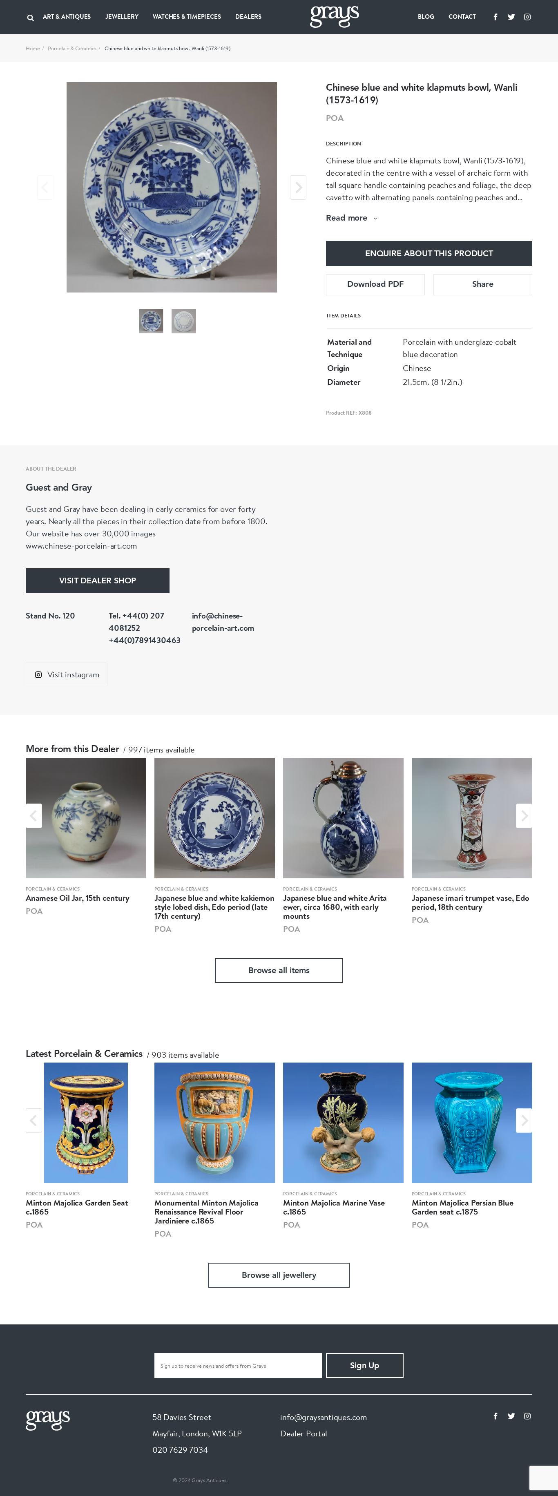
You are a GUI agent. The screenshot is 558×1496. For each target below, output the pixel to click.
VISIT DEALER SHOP (97, 581)
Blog (426, 16)
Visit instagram (73, 674)
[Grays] (48, 1419)
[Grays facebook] (495, 17)
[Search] (31, 17)
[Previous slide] (45, 187)
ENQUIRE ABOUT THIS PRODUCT (429, 254)
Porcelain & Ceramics (72, 48)
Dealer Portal (303, 1433)
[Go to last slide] (34, 816)
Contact (462, 16)
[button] (151, 321)
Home (33, 48)
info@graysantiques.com (323, 1416)
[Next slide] (298, 187)
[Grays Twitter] (511, 17)
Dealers (248, 16)
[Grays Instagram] (527, 17)
